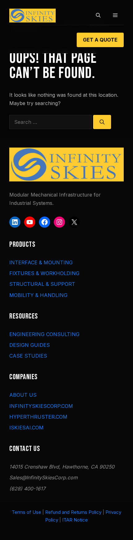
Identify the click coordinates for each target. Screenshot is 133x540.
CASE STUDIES (28, 356)
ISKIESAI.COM (26, 427)
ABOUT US (22, 395)
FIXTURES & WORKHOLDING (44, 273)
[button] (98, 15)
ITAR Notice (75, 520)
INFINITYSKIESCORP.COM (41, 406)
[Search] (102, 122)
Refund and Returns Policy (73, 512)
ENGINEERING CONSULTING (44, 334)
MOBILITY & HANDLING (38, 295)
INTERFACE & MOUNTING (41, 262)
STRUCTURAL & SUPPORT (42, 284)
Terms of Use (26, 512)
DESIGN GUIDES (29, 345)
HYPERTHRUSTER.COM (38, 417)
